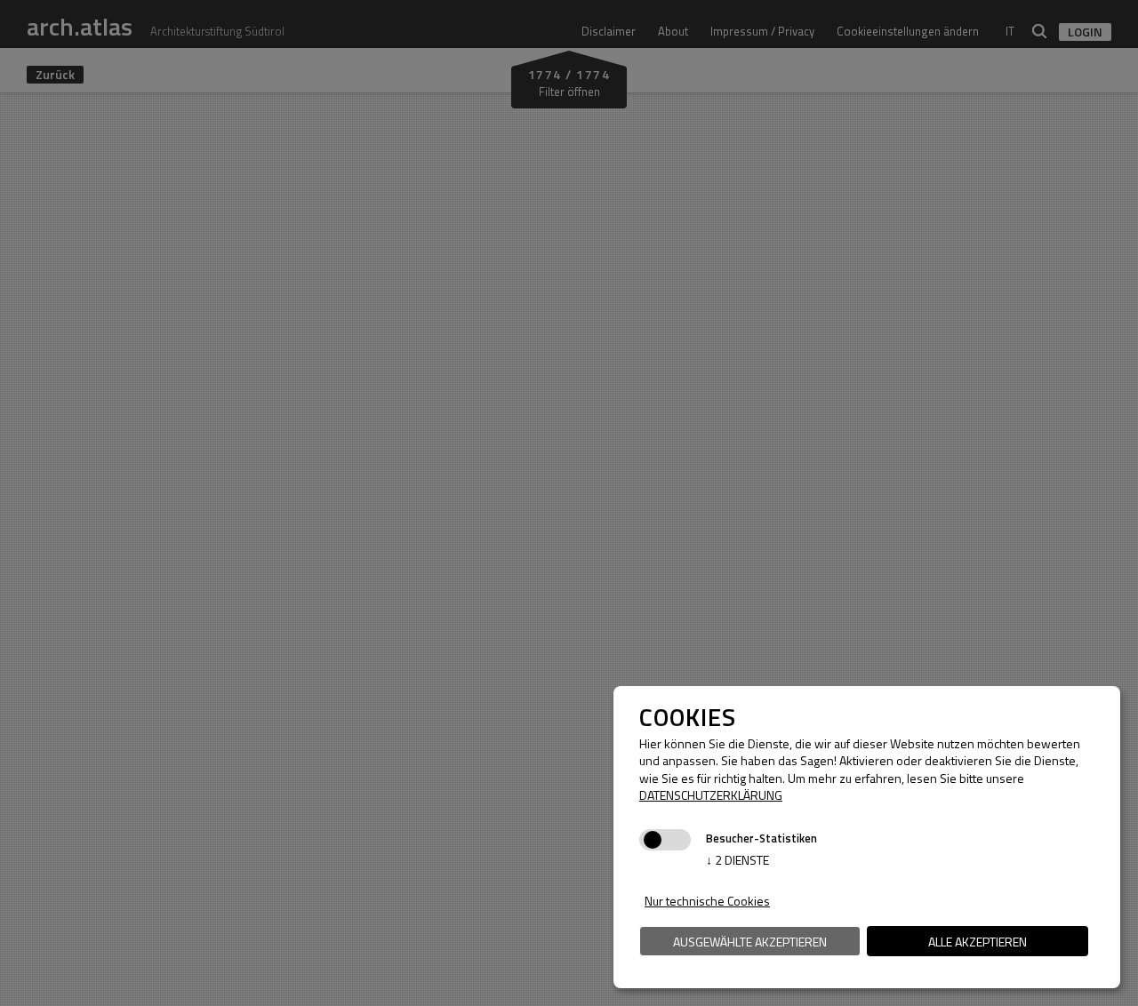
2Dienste (737, 859)
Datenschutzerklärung (710, 795)
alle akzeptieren (977, 941)
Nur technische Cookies (707, 900)
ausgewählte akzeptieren (750, 941)
